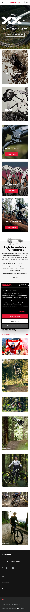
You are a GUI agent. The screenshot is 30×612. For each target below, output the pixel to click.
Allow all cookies (15, 316)
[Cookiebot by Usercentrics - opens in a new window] (19, 285)
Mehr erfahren (11, 154)
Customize (14, 321)
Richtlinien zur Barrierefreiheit (9, 608)
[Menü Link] (2, 2)
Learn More (14, 277)
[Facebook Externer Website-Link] (2, 568)
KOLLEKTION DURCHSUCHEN (15, 34)
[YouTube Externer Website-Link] (13, 568)
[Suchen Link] (25, 2)
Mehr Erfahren (11, 79)
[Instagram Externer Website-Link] (7, 568)
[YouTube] (27, 334)
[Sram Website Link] (15, 2)
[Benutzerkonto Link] (27, 2)
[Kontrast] (18, 608)
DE (4, 599)
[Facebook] (15, 334)
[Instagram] (21, 334)
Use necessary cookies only (15, 325)
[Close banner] (28, 285)
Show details (21, 311)
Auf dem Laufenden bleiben (11, 561)
